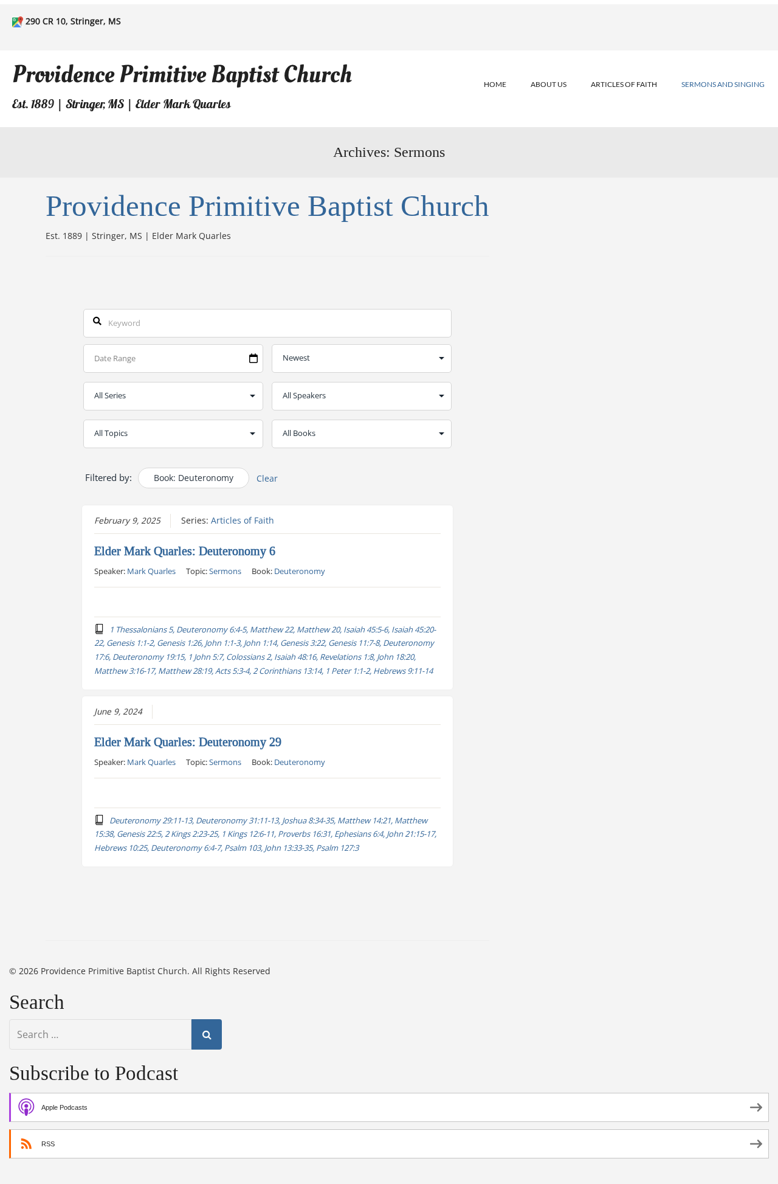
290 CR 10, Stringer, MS (73, 21)
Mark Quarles (151, 571)
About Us (548, 84)
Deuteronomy (299, 571)
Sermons (225, 571)
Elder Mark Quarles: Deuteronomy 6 (184, 551)
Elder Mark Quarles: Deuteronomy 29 (187, 742)
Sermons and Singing (723, 84)
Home (495, 84)
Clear (267, 478)
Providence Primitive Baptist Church (182, 74)
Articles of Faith (624, 84)
